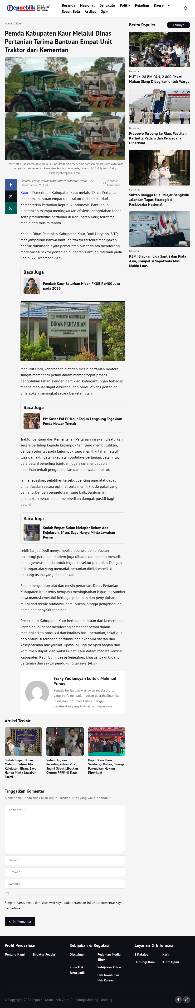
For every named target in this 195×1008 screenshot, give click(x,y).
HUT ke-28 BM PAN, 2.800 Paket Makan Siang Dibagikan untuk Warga (159, 79)
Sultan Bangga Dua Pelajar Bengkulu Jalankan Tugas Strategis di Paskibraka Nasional (159, 199)
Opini (105, 11)
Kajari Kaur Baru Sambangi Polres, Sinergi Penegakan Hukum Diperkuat (106, 766)
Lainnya (178, 25)
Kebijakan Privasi (110, 967)
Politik (125, 5)
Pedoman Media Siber (109, 957)
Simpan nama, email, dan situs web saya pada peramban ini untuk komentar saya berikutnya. (63, 905)
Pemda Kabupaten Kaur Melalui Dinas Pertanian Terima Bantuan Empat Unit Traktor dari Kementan (58, 41)
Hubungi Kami (145, 962)
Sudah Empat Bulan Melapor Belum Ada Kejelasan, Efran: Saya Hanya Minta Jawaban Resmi (79, 532)
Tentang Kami (15, 954)
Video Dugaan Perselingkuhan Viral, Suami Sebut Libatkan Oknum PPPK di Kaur (62, 766)
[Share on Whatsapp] (11, 208)
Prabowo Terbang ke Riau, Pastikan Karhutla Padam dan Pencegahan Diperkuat (158, 138)
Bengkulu (107, 5)
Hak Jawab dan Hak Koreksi (108, 977)
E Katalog (142, 954)
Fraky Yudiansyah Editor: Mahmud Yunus (59, 181)
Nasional (87, 5)
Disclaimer (77, 954)
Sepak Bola (71, 11)
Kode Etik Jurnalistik (77, 970)
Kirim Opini (170, 962)
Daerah (160, 5)
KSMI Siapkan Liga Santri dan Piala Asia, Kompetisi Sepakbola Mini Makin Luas (157, 261)
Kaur (24, 192)
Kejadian (142, 5)
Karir (166, 954)
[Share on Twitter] (11, 196)
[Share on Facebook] (11, 184)
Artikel (90, 11)
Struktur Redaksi (44, 954)
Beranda (68, 5)
